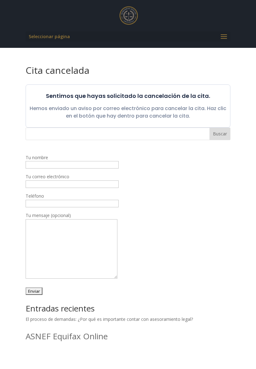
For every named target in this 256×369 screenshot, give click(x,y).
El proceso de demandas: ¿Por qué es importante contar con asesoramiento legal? (109, 319)
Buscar (220, 134)
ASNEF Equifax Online (67, 336)
